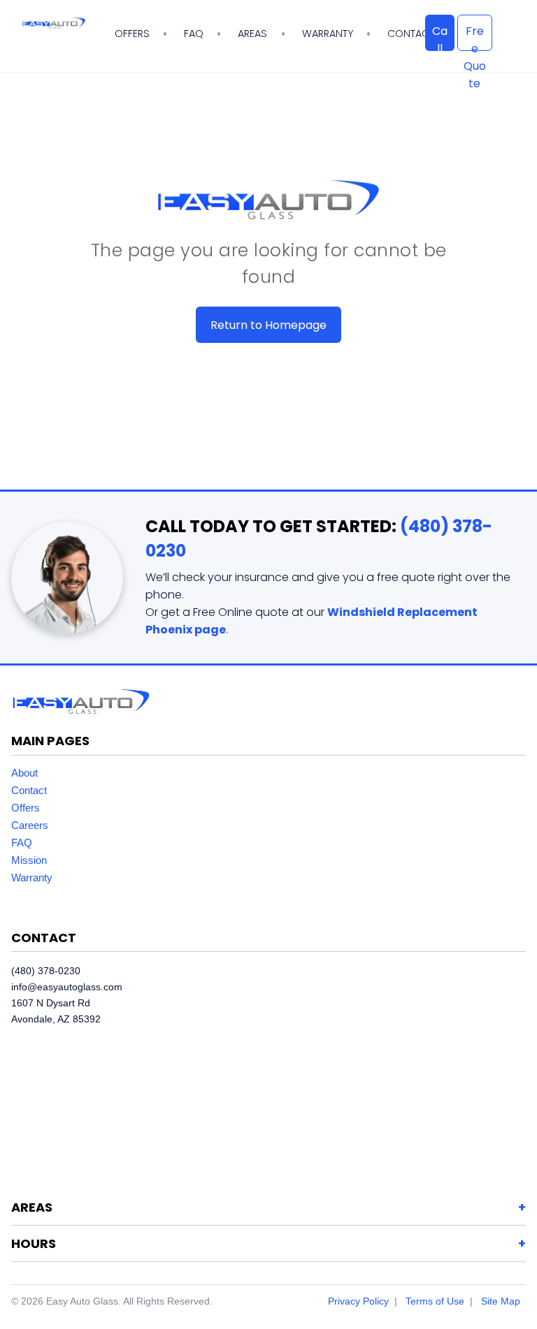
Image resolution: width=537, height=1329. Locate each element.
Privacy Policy (358, 1301)
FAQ (193, 34)
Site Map (500, 1301)
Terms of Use (435, 1301)
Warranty (327, 34)
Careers (29, 825)
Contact (29, 790)
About (24, 773)
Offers (132, 34)
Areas (252, 34)
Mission (29, 860)
